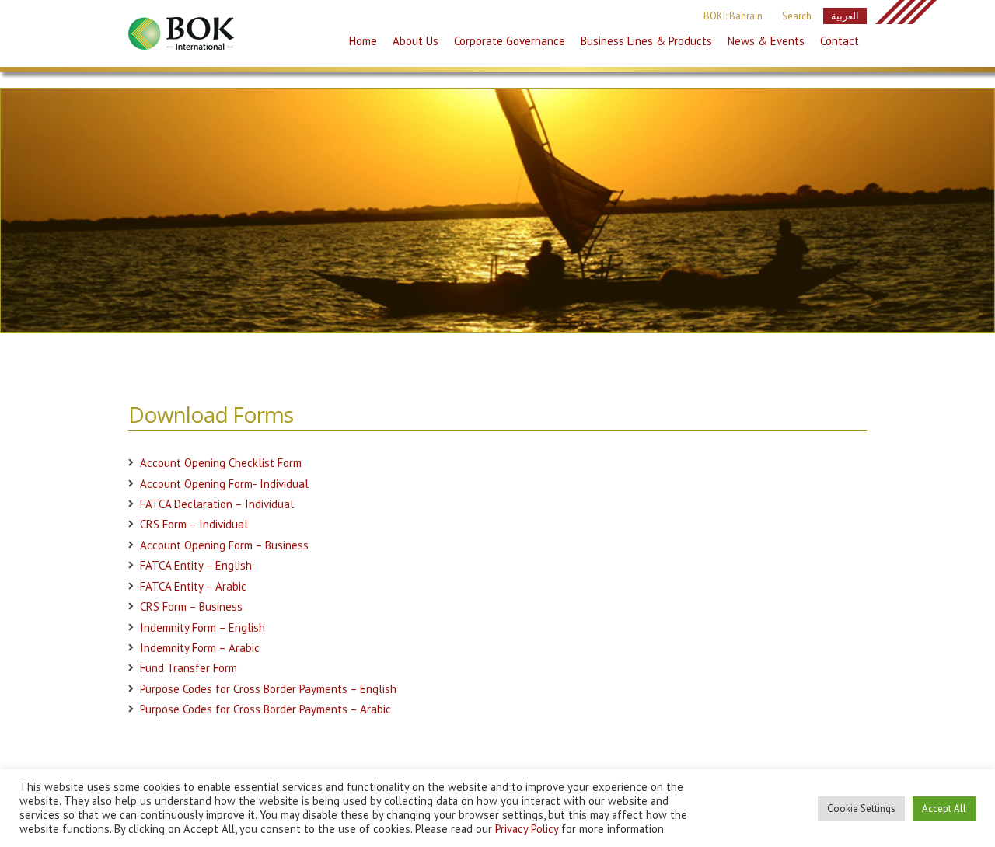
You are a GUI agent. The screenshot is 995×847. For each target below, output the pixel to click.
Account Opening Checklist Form (221, 462)
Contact (839, 40)
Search (797, 16)
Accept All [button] (944, 808)
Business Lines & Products (646, 40)
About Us (415, 40)
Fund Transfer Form (188, 668)
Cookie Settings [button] (861, 808)
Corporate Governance (509, 40)
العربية (845, 16)
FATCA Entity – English (196, 565)
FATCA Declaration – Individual (217, 504)
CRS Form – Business (191, 606)
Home (363, 40)
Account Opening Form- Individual (224, 483)
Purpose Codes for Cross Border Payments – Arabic (265, 709)
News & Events (766, 40)
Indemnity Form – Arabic (200, 647)
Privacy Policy (526, 828)
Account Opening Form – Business (224, 545)
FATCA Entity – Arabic (193, 586)
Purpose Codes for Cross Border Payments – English (268, 688)
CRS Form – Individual (194, 524)
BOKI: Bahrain (733, 16)
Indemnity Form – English (202, 627)
